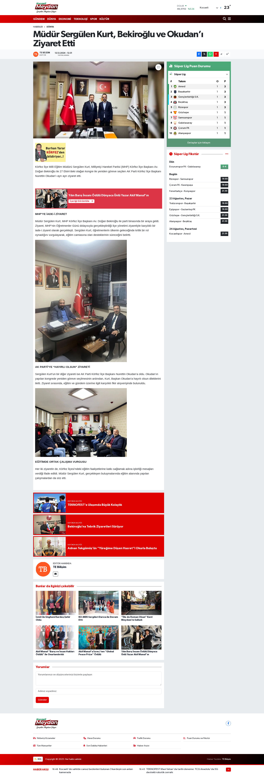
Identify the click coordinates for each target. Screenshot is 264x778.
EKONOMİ (65, 19)
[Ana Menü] (229, 19)
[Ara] (225, 19)
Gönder (42, 700)
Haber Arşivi (143, 746)
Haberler (38, 27)
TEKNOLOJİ (81, 19)
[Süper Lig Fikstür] (226, 154)
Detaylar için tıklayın (198, 142)
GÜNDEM (39, 19)
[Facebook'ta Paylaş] (199, 54)
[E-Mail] (55, 574)
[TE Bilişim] (43, 569)
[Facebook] (228, 723)
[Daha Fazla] (216, 54)
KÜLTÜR (104, 19)
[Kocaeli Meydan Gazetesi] (46, 7)
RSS (39, 759)
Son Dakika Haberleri (96, 746)
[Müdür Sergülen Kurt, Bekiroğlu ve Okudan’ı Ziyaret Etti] (98, 100)
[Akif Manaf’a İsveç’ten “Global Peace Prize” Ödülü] (99, 637)
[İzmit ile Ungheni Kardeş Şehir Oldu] (56, 603)
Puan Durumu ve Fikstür (198, 738)
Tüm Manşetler (44, 746)
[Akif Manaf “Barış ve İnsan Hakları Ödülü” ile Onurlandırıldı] (56, 637)
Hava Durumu (94, 738)
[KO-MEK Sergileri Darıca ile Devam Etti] (99, 603)
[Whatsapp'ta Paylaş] (210, 54)
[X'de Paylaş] (204, 54)
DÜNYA (51, 19)
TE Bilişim (59, 567)
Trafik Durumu (143, 738)
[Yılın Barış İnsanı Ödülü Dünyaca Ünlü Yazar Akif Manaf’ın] (141, 637)
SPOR (93, 19)
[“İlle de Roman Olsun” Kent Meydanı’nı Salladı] (141, 603)
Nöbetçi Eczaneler (46, 738)
